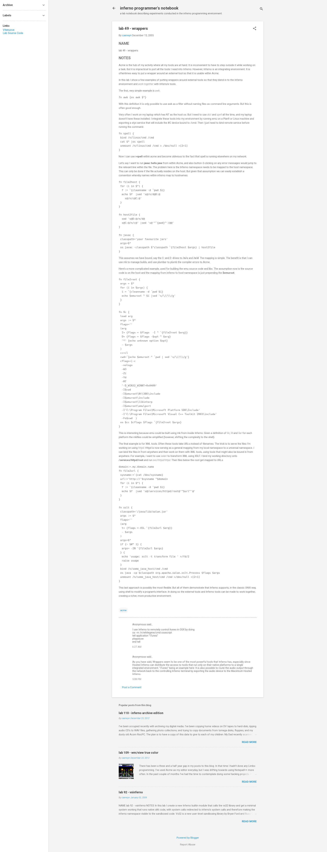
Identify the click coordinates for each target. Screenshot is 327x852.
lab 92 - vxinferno (131, 792)
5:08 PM (136, 679)
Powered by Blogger (188, 837)
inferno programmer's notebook (149, 8)
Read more (249, 742)
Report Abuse (187, 844)
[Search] (261, 9)
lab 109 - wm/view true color (138, 752)
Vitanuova (8, 29)
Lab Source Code (13, 33)
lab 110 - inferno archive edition (141, 713)
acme (123, 610)
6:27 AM (136, 646)
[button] (255, 28)
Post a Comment (131, 687)
